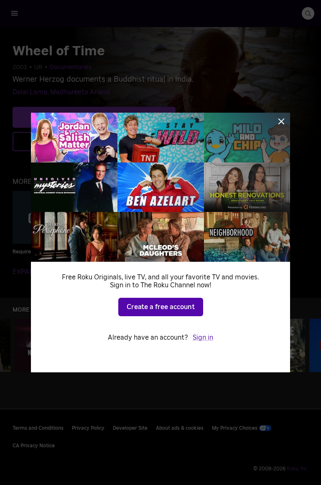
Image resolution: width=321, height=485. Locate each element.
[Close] (281, 121)
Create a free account (161, 307)
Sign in (203, 337)
